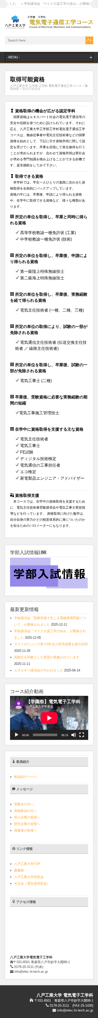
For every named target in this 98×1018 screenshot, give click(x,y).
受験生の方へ (24, 804)
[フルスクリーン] (81, 734)
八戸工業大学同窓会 (28, 877)
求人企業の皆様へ (27, 817)
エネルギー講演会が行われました (38, 670)
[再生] (16, 734)
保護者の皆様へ (25, 830)
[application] (49, 718)
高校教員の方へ (25, 811)
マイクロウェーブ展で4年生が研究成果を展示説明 (51, 644)
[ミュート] (73, 734)
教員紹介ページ (25, 777)
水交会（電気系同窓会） (32, 883)
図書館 (19, 870)
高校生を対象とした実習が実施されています (46, 657)
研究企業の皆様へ (27, 824)
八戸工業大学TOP (27, 864)
